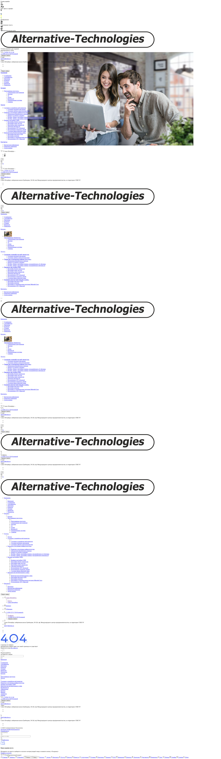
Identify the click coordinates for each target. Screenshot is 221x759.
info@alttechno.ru (6, 58)
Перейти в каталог (6, 753)
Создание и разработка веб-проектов (15, 108)
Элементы (4, 694)
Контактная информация (11, 145)
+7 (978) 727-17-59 (8, 52)
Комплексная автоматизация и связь (15, 132)
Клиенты (6, 80)
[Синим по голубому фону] (1, 14)
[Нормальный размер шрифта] (2, 5)
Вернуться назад (5, 648)
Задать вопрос (8, 148)
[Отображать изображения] (2, 21)
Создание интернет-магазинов (17, 109)
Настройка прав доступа (15, 123)
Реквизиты (7, 85)
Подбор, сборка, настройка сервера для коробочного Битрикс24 (26, 118)
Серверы (10, 102)
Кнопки (3, 690)
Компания (4, 73)
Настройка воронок (13, 136)
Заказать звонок (5, 55)
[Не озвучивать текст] (1, 29)
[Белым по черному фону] (1, 12)
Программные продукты (11, 91)
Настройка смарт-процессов (16, 125)
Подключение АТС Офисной (16, 139)
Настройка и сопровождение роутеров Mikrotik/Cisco (23, 137)
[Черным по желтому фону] (1, 16)
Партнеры (7, 79)
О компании (7, 75)
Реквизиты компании (10, 146)
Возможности (5, 687)
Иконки (3, 692)
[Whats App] (4, 156)
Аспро (9, 97)
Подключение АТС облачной (16, 128)
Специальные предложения (16, 92)
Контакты (4, 142)
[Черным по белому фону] (1, 10)
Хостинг (10, 94)
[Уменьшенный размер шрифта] (1, 3)
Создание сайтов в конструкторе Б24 (18, 111)
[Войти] (1, 161)
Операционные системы (15, 100)
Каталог (3, 88)
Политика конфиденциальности (10, 729)
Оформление (4, 689)
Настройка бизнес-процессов (16, 122)
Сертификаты (8, 77)
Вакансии (7, 83)
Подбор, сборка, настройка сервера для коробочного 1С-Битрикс (27, 117)
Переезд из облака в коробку (16, 115)
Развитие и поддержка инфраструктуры (16, 112)
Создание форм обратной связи (17, 131)
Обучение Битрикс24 (14, 126)
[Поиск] (2, 159)
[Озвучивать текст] (2, 27)
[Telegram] (4, 154)
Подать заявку (5, 71)
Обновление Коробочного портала (18, 114)
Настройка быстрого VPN (15, 134)
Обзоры (3, 695)
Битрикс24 (11, 98)
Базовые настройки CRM (11, 120)
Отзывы (6, 82)
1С (8, 95)
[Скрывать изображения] (1, 23)
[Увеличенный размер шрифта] (2, 7)
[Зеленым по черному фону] (1, 18)
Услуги (3, 105)
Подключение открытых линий (17, 129)
